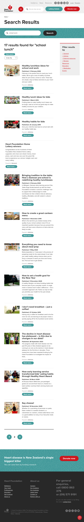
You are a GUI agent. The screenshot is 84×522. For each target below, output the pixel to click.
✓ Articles (65, 56)
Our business (34, 490)
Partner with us (35, 497)
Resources (48, 3)
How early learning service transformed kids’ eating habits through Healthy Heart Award (37, 374)
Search (50, 33)
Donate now (72, 9)
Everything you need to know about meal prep (37, 245)
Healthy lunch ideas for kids (36, 97)
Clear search (9, 54)
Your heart (7, 488)
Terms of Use (39, 512)
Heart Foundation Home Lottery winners (17, 145)
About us (7, 497)
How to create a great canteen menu (37, 214)
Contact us (34, 3)
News (41, 3)
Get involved (8, 494)
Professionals (8, 490)
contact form (67, 502)
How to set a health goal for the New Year (36, 276)
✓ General (65, 54)
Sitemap (17, 514)
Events (64, 71)
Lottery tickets (54, 9)
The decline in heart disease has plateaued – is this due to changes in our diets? (37, 336)
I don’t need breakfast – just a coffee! (37, 308)
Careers (32, 486)
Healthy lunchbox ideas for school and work (35, 66)
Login (72, 3)
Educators (65, 66)
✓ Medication (66, 68)
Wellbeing (7, 486)
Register (77, 3)
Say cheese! (28, 403)
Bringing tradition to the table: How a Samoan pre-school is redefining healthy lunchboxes (37, 177)
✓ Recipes (65, 61)
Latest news (34, 492)
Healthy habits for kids (33, 121)
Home (6, 17)
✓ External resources (68, 58)
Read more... (28, 88)
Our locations (34, 488)
